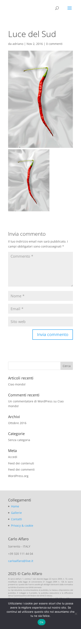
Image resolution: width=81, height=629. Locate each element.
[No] (76, 614)
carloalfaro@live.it (20, 561)
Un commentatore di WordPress (30, 401)
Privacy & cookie (22, 525)
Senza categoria (19, 440)
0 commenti (54, 44)
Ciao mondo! (17, 384)
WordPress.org (18, 476)
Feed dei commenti (21, 469)
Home (15, 506)
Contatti (16, 519)
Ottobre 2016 (17, 423)
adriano (17, 44)
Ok (41, 622)
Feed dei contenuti (21, 463)
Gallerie (16, 513)
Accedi (12, 457)
